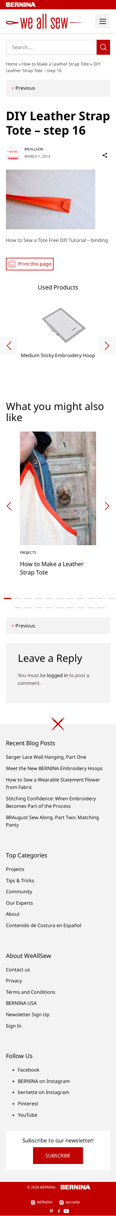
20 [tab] (101, 607)
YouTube (27, 1115)
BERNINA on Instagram (44, 1081)
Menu (102, 21)
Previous (25, 88)
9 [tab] (91, 598)
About (13, 914)
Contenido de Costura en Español (43, 925)
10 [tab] (101, 598)
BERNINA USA (21, 1003)
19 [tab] (91, 607)
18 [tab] (80, 607)
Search (103, 47)
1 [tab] (7, 598)
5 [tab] (49, 598)
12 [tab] (18, 607)
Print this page (34, 263)
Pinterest (28, 1103)
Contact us (18, 969)
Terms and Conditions (30, 992)
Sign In (13, 1026)
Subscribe (58, 1155)
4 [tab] (39, 598)
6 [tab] (59, 598)
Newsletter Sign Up (27, 1014)
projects (28, 552)
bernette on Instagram (43, 1092)
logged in (57, 675)
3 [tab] (28, 598)
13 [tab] (28, 607)
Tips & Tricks (20, 880)
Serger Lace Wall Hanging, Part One (46, 757)
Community (19, 891)
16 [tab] (59, 607)
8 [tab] (80, 598)
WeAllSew (33, 149)
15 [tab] (49, 607)
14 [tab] (39, 607)
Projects (15, 869)
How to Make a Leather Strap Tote (55, 64)
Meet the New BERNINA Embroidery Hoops (54, 768)
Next (107, 346)
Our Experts (19, 903)
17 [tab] (70, 607)
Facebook (29, 1069)
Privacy (14, 980)
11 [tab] (111, 598)
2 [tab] (18, 598)
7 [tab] (70, 598)
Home (12, 64)
